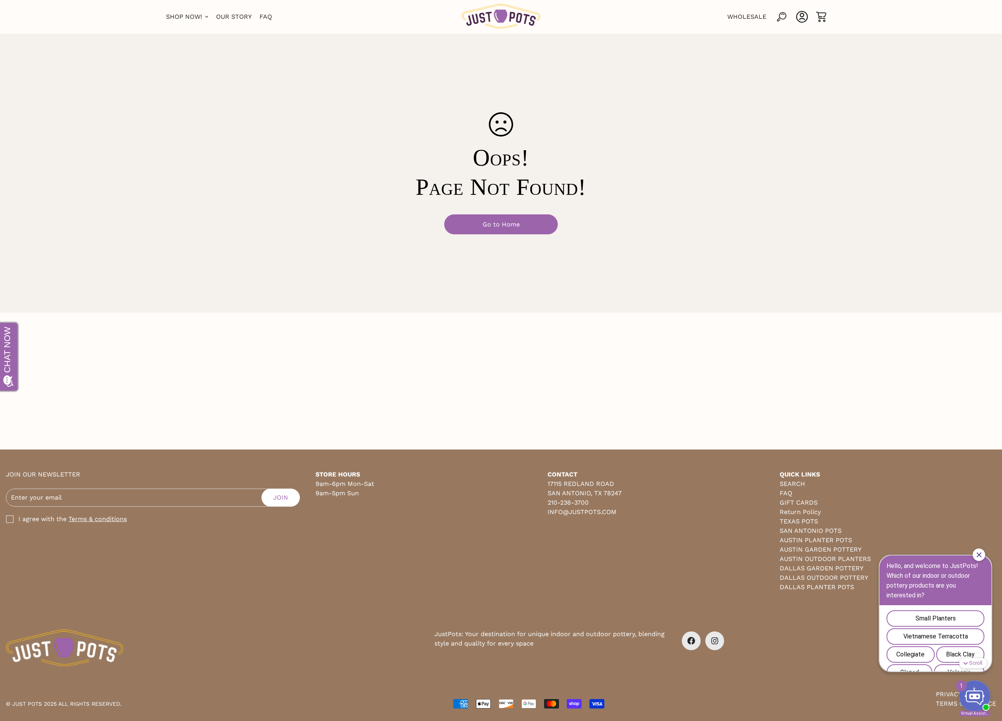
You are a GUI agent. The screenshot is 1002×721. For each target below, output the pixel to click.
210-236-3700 (568, 502)
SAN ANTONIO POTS (811, 530)
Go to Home (501, 224)
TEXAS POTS (799, 521)
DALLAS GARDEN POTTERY (821, 568)
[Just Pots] (501, 17)
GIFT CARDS (799, 502)
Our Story (234, 16)
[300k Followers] (691, 640)
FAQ (266, 16)
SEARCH (792, 483)
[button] (821, 17)
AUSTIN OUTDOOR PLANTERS (825, 559)
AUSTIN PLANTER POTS (816, 540)
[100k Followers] (714, 640)
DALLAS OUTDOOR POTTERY (824, 577)
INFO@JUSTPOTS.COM (582, 512)
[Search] (781, 17)
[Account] (802, 16)
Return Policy (800, 512)
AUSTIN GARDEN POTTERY (820, 549)
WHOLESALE (746, 16)
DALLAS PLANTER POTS (817, 587)
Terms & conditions (97, 519)
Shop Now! (184, 16)
